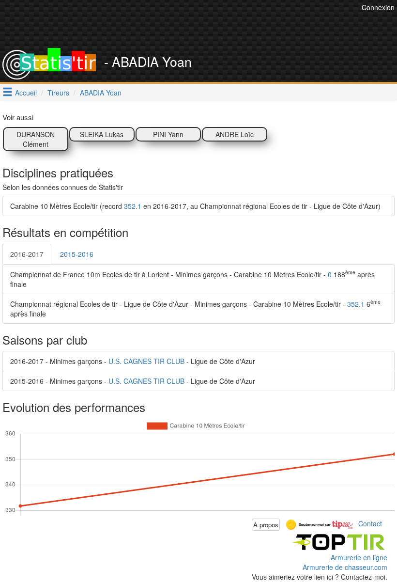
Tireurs (58, 92)
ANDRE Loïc (234, 134)
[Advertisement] (183, 24)
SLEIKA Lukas (101, 134)
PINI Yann (168, 134)
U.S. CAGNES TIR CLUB (146, 361)
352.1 (132, 206)
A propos (265, 524)
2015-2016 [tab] (76, 254)
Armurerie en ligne (359, 557)
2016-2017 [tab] (27, 254)
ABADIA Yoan (101, 92)
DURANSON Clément (35, 139)
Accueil (26, 92)
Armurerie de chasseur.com (345, 567)
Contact (370, 523)
